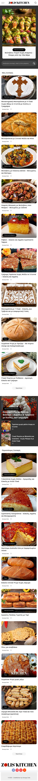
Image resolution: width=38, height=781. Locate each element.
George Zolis (5, 109)
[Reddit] (24, 770)
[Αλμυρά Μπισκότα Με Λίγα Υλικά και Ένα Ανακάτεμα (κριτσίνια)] (19, 698)
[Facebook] (13, 770)
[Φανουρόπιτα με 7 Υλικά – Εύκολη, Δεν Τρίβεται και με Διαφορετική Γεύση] (19, 295)
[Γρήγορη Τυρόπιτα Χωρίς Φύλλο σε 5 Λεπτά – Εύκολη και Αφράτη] (19, 260)
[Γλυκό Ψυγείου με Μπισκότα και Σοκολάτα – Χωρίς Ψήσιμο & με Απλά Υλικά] (6, 439)
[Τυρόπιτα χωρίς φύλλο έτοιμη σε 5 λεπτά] (6, 426)
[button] (15, 60)
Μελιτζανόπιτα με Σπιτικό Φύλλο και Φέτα (17, 138)
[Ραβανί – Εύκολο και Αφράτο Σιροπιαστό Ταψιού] (19, 226)
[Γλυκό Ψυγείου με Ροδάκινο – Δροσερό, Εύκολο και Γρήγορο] (19, 364)
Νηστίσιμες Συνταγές (9, 96)
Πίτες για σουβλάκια (9, 647)
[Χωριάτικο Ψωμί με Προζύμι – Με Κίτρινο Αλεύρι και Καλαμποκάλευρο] (19, 329)
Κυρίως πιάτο (7, 166)
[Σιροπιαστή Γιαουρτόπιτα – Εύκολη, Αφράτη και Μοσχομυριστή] (19, 500)
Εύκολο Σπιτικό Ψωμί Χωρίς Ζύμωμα (15, 583)
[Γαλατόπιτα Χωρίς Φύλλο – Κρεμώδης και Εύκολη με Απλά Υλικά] (19, 465)
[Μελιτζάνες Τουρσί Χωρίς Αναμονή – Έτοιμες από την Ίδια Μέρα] (19, 27)
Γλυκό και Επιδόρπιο (9, 235)
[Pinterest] (17, 770)
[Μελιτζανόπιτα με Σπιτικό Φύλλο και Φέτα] (19, 124)
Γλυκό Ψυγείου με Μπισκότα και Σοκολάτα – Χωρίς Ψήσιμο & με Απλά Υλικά (23, 439)
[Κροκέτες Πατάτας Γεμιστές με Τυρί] (19, 601)
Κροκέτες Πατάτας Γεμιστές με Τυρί (15, 615)
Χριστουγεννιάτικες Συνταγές (12, 408)
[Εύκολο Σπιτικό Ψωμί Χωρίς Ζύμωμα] (19, 569)
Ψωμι (5, 338)
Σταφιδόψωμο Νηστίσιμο (11, 746)
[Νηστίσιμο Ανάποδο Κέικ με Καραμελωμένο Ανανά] (19, 534)
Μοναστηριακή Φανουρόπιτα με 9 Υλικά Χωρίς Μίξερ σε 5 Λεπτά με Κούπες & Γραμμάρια (17, 104)
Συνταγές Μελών (8, 509)
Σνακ (5, 707)
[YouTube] (21, 770)
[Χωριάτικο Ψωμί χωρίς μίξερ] (19, 665)
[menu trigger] (3, 3)
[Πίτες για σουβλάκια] (19, 633)
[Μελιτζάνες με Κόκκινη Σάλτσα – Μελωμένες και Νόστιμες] (19, 157)
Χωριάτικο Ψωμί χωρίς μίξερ (12, 679)
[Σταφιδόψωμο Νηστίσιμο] (19, 732)
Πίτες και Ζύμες (8, 133)
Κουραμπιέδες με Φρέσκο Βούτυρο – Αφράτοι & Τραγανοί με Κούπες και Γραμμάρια (18, 415)
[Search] (35, 3)
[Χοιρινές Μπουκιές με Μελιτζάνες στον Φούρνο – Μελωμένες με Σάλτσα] (19, 191)
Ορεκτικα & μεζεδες (19, 49)
